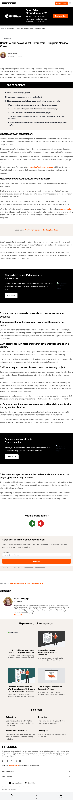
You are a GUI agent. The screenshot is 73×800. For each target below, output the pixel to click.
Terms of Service (40, 567)
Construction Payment (18, 583)
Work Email (6, 552)
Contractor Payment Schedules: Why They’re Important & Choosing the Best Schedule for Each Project (21, 689)
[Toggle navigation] (70, 3)
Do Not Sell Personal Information (25, 786)
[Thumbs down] (41, 523)
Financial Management (35, 583)
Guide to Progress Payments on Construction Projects (50, 688)
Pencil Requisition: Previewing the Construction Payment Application (21, 651)
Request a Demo (61, 3)
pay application (66, 209)
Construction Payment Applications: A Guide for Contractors (47, 652)
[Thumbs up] (32, 523)
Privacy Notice (29, 567)
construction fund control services (40, 167)
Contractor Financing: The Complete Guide (41, 230)
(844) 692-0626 (14, 765)
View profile (18, 615)
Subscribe (11, 296)
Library (2, 29)
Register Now (60, 16)
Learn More (11, 457)
